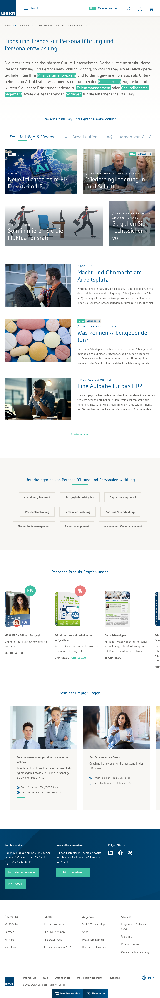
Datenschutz (62, 977)
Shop (85, 932)
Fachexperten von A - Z (57, 947)
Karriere (9, 939)
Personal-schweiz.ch (94, 947)
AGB (45, 977)
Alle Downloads (53, 939)
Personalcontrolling (37, 512)
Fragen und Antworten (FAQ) (134, 926)
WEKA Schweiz (13, 924)
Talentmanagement (93, 87)
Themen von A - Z (54, 924)
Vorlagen (73, 94)
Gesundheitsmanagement (34, 526)
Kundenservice (130, 944)
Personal (24, 25)
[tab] (32, 136)
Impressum (30, 977)
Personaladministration (79, 497)
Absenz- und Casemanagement (123, 526)
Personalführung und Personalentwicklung (60, 25)
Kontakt (115, 977)
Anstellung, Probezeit (37, 497)
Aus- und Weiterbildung (120, 512)
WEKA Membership (93, 924)
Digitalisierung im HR (123, 497)
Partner (9, 932)
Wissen (8, 25)
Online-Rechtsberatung (135, 952)
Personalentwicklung (77, 512)
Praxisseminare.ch (93, 939)
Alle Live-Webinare (55, 932)
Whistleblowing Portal (90, 977)
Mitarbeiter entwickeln (56, 75)
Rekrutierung (109, 81)
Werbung (126, 936)
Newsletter (11, 947)
